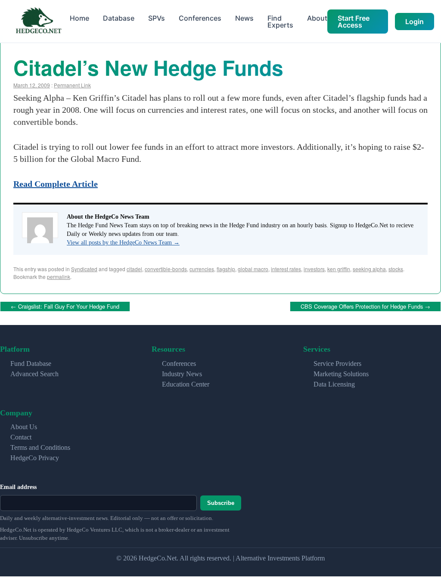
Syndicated (84, 268)
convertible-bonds (166, 268)
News (244, 18)
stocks (395, 268)
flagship (226, 268)
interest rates (286, 268)
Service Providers (337, 361)
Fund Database (30, 361)
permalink (58, 276)
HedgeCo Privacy (34, 456)
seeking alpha (369, 268)
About (317, 18)
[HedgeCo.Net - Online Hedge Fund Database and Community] (38, 21)
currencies (201, 268)
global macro (253, 268)
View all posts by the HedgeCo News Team (123, 242)
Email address (18, 486)
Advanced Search (34, 372)
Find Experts (280, 21)
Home (79, 18)
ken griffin (338, 268)
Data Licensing (334, 382)
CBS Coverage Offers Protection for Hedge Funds (365, 305)
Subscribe (220, 501)
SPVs (156, 18)
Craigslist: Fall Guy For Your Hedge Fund (65, 305)
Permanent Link (72, 85)
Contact (20, 435)
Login (414, 21)
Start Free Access (354, 21)
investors (314, 268)
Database (118, 18)
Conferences (200, 18)
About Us (23, 425)
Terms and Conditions (40, 446)
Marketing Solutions (341, 372)
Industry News (182, 372)
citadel (134, 268)
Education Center (185, 382)
